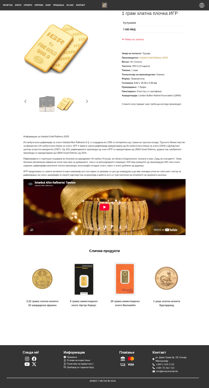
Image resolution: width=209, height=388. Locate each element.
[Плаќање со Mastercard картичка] (131, 359)
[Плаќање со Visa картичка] (131, 364)
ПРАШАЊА (58, 5)
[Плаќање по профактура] (123, 358)
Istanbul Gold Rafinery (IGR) (154, 57)
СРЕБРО (28, 5)
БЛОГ (48, 5)
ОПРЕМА (39, 5)
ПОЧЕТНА (8, 5)
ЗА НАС (70, 5)
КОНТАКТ (80, 5)
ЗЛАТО (18, 5)
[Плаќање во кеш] (123, 364)
